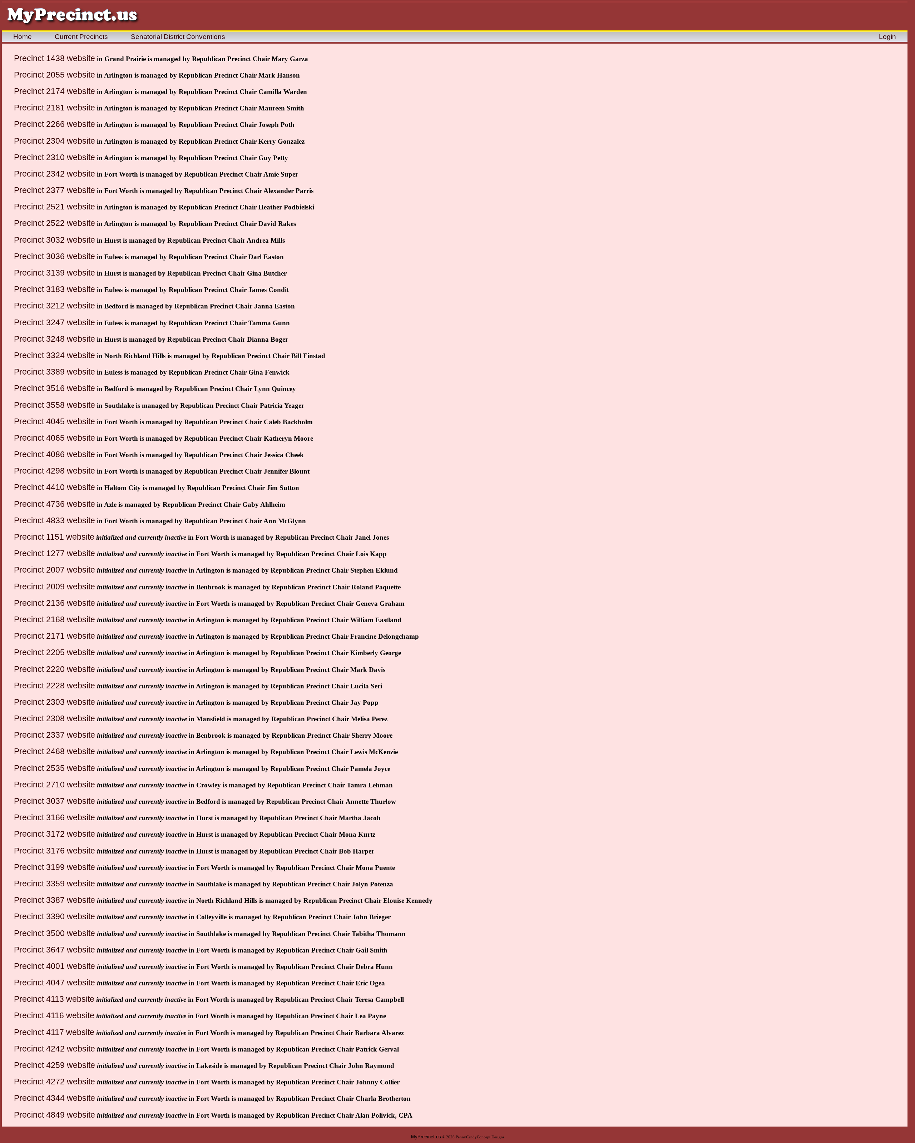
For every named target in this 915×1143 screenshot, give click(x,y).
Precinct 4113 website (54, 999)
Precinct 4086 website (54, 454)
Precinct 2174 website (54, 91)
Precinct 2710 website (54, 784)
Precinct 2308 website (54, 718)
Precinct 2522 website (54, 223)
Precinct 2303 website (54, 702)
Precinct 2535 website (54, 768)
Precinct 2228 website (54, 685)
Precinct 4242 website (54, 1048)
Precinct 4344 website (54, 1098)
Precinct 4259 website (54, 1065)
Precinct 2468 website (54, 751)
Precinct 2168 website (54, 619)
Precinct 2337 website (54, 734)
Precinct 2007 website (54, 569)
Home (22, 36)
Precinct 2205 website (54, 652)
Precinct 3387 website (54, 900)
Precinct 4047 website (54, 982)
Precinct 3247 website (54, 322)
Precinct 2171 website (54, 635)
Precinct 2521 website (54, 206)
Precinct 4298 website (54, 470)
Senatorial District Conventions (178, 36)
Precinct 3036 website (54, 256)
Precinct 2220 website (54, 669)
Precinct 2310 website (54, 157)
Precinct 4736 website (54, 504)
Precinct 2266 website (54, 124)
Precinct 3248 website (54, 338)
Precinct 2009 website (54, 586)
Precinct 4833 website (54, 520)
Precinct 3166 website (54, 817)
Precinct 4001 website (54, 966)
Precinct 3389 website (54, 371)
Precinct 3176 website (54, 850)
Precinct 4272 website (54, 1081)
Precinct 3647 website (54, 949)
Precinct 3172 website (54, 833)
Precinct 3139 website (54, 272)
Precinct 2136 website (54, 603)
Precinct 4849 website (54, 1114)
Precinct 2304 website (54, 140)
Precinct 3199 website (54, 867)
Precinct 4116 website (54, 1015)
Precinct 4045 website (54, 421)
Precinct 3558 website (54, 405)
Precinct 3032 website (54, 239)
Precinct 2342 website (54, 173)
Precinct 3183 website (54, 289)
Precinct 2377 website (54, 190)
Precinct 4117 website (54, 1032)
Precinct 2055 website (54, 74)
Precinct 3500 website (54, 933)
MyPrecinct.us (426, 1136)
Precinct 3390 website (54, 916)
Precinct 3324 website (54, 355)
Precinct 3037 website (54, 801)
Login (887, 36)
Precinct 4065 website (54, 437)
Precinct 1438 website (54, 58)
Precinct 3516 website (54, 388)
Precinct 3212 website (54, 305)
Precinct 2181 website (54, 107)
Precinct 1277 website (54, 553)
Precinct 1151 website (54, 536)
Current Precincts (81, 36)
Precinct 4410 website (54, 487)
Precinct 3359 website (54, 883)
